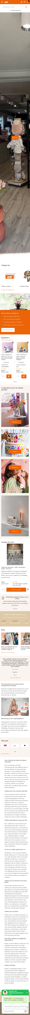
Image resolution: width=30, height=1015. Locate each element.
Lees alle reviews (15, 677)
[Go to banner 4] (15, 516)
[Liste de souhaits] (25, 2)
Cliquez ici (15, 422)
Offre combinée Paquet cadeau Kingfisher (20, 358)
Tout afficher (5, 753)
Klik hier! (15, 137)
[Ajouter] (8, 376)
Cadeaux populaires (7, 340)
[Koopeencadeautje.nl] (9, 2)
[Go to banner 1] (15, 410)
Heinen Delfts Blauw (6, 354)
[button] (12, 563)
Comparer (6, 362)
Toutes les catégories (7, 289)
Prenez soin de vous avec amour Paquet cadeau (6, 358)
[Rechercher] (26, 7)
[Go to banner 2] (15, 443)
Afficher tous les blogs (7, 652)
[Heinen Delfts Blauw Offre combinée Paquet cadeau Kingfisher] (22, 347)
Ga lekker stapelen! (7, 329)
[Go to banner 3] (15, 476)
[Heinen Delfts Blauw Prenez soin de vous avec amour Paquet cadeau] (7, 347)
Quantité (3, 589)
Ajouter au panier (16, 589)
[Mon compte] (21, 2)
